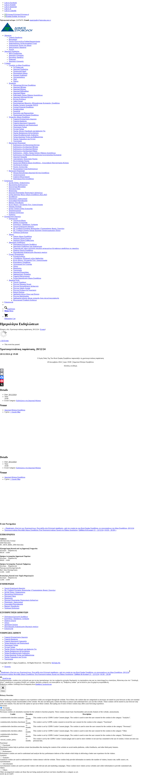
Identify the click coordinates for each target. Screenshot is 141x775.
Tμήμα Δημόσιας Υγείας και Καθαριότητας (19, 655)
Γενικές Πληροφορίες (16, 254)
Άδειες (6, 623)
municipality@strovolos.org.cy (40, 20)
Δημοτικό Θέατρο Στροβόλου (14, 410)
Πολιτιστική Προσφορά (17, 143)
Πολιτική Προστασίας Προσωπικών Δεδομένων (21, 600)
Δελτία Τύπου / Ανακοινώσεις (14, 592)
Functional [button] (3, 743)
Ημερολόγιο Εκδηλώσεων (13, 594)
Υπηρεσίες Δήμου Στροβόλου (19, 117)
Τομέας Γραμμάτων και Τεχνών (15, 657)
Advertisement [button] (5, 762)
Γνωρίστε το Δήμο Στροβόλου (19, 65)
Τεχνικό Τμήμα (9, 647)
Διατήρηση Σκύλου (11, 625)
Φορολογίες (8, 598)
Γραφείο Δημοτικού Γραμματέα (15, 641)
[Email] (70, 374)
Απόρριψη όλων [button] (29, 684)
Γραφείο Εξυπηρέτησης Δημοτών (16, 637)
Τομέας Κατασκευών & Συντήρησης (17, 651)
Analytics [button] (3, 755)
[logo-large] (16, 32)
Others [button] (2, 768)
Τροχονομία (8, 659)
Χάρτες (11, 234)
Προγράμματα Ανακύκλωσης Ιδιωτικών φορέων (21, 627)
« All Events (4, 341)
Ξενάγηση (12, 83)
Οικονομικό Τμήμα (11, 645)
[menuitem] (72, 42)
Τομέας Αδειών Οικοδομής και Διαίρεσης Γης (20, 649)
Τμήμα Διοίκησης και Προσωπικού (16, 643)
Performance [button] (4, 749)
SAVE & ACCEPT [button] (7, 774)
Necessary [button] (3, 706)
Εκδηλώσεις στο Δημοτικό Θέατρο (28, 401)
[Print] (70, 370)
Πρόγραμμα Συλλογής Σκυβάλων (16, 617)
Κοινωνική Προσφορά (17, 171)
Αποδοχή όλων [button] (18, 684)
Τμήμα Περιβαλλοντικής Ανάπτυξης (17, 653)
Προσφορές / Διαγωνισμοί (13, 602)
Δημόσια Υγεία (14, 280)
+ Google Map (15, 412)
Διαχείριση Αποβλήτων (17, 242)
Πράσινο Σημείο (10, 621)
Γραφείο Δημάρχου (11, 639)
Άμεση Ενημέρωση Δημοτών (14, 588)
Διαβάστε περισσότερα (43, 684)
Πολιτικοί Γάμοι (10, 596)
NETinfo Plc (56, 663)
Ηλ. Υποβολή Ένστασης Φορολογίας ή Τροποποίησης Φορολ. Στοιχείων (30, 590)
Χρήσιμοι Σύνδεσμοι (11, 608)
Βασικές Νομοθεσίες (11, 606)
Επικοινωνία (13, 218)
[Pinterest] (70, 381)
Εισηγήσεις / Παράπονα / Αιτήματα (16, 619)
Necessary (6, 708)
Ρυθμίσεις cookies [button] (6, 684)
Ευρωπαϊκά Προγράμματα (13, 604)
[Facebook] (70, 377)
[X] (70, 384)
